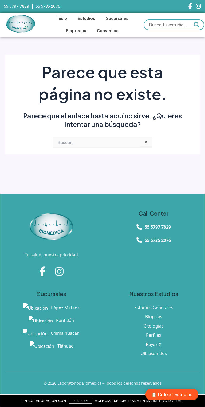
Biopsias (153, 316)
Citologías (154, 326)
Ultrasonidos (154, 353)
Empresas (76, 30)
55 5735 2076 (48, 6)
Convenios (108, 30)
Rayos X (153, 344)
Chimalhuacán (65, 333)
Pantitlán (64, 320)
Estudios (86, 18)
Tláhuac (64, 346)
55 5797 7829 (16, 6)
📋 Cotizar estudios (171, 394)
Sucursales (117, 18)
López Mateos (65, 308)
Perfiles (153, 335)
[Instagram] (198, 6)
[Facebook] (190, 6)
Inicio (61, 18)
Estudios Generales (153, 307)
